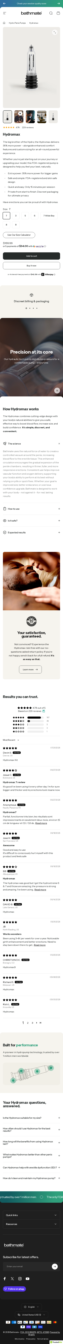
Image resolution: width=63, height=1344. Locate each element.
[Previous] (4, 3)
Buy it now (31, 265)
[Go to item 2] (18, 116)
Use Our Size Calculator (19, 235)
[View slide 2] (30, 308)
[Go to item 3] (30, 116)
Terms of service (42, 1339)
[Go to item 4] (41, 116)
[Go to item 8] (53, 116)
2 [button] (27, 1022)
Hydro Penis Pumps (17, 23)
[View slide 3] (33, 308)
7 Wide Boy (49, 215)
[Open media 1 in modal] (55, 32)
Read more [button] (41, 823)
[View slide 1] (26, 308)
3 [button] (32, 1022)
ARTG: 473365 (43, 1332)
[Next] (58, 3)
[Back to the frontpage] (4, 23)
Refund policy (19, 1339)
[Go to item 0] (7, 116)
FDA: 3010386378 (28, 1332)
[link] (37, 1071)
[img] (10, 748)
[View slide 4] (37, 308)
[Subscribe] (55, 1266)
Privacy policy (30, 1339)
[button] (31, 246)
